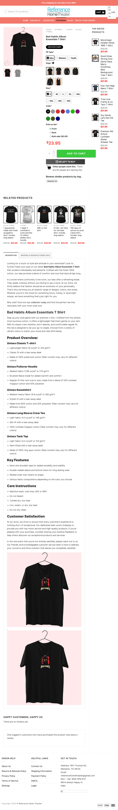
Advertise (48, 20)
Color (49, 106)
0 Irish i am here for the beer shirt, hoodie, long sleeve (61, 231)
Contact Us (36, 766)
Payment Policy (38, 776)
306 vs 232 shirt (42, 229)
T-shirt (69, 29)
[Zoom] (6, 63)
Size (48, 88)
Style (50, 63)
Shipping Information (41, 771)
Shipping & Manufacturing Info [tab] (35, 255)
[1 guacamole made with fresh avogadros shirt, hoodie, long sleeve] (11, 214)
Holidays (35, 20)
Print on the (52, 124)
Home (25, 20)
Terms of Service (10, 781)
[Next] (39, 47)
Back (54, 132)
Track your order (85, 20)
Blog (70, 20)
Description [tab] (11, 255)
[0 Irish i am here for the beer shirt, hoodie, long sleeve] (61, 214)
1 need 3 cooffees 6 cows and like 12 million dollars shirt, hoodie (26, 234)
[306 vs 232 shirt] (44, 214)
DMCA (34, 781)
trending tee (52, 181)
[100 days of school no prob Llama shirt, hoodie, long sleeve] (78, 214)
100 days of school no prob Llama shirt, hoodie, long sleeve (77, 233)
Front (54, 129)
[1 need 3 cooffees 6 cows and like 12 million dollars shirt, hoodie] (27, 214)
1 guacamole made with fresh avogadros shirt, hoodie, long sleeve (10, 233)
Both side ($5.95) (60, 136)
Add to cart (76, 153)
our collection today (36, 302)
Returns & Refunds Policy (14, 771)
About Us (6, 766)
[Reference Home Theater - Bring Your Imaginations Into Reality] (59, 11)
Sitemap (6, 785)
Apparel (58, 29)
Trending (61, 20)
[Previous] (7, 47)
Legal (33, 785)
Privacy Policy (8, 776)
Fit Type (50, 52)
